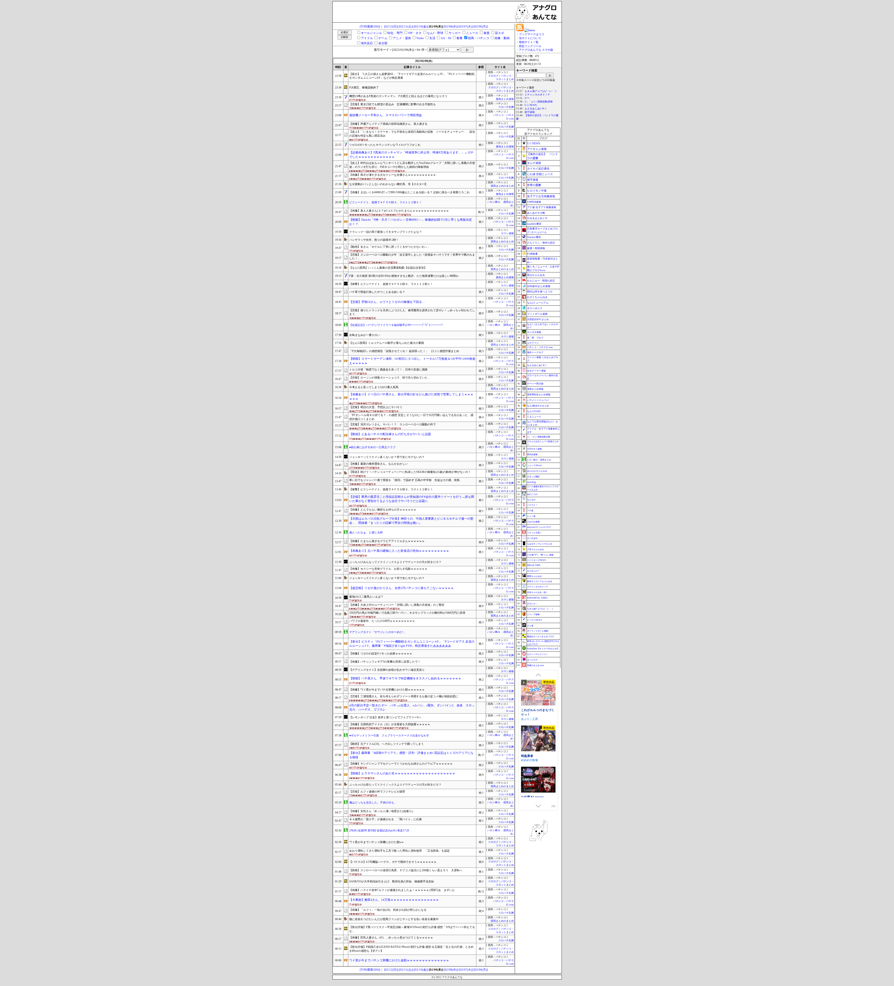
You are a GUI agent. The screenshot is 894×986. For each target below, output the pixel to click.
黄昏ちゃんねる (534, 576)
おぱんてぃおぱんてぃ (535, 714)
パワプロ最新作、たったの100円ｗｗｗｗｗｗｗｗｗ (382, 621)
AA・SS (446, 38)
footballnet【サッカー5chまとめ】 (543, 648)
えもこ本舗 (528, 760)
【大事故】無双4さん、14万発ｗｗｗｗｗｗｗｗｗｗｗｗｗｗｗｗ (394, 899)
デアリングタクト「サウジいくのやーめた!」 (377, 632)
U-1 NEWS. (531, 105)
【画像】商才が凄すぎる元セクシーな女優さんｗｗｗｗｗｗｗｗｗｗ (392, 174)
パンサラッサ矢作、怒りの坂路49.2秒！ (374, 239)
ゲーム (382, 38)
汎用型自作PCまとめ (538, 319)
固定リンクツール (530, 46)
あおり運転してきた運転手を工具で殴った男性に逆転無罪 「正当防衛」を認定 (399, 850)
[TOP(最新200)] (370, 26)
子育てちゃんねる (535, 549)
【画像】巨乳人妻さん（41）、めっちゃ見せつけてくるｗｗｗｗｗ (391, 937)
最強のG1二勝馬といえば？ (366, 596)
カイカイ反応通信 (538, 168)
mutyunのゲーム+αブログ (539, 527)
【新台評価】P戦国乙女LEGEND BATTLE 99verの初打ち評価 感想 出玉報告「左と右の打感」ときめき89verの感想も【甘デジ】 (411, 948)
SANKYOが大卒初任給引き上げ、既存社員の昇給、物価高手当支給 (391, 881)
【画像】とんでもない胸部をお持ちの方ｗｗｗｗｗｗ (382, 509)
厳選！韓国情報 (536, 248)
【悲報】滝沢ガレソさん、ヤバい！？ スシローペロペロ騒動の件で (392, 424)
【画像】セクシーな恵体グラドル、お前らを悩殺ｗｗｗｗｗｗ (388, 568)
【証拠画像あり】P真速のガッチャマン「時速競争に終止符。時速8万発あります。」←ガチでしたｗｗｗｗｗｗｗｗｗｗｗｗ (411, 155)
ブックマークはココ (531, 34)
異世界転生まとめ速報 (538, 394)
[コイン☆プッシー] (538, 780)
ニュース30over (534, 465)
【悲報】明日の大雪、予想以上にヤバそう (375, 407)
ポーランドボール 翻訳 (538, 631)
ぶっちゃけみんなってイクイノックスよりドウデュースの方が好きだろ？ (395, 562)
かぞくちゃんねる (537, 297)
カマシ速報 (507, 233)
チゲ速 (530, 510)
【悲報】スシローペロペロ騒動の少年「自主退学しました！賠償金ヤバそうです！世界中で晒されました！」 (412, 256)
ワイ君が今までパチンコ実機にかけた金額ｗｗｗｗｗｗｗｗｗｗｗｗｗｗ (399, 960)
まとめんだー (533, 571)
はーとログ (532, 660)
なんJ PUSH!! (534, 411)
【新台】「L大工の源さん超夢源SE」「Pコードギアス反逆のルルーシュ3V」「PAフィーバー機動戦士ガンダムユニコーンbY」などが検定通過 (411, 76)
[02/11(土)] (406, 26)
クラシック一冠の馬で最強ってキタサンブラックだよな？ (385, 232)
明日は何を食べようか (540, 291)
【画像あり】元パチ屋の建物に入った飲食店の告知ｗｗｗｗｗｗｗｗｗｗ (399, 550)
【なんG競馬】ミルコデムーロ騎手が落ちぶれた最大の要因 (386, 343)
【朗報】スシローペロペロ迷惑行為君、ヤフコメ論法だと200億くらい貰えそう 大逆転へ (405, 870)
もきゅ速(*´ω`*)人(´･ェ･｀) (540, 91)
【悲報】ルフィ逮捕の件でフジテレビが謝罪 (377, 791)
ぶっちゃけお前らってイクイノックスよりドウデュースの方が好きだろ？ (395, 784)
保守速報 (530, 112)
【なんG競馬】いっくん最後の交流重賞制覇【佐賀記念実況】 (388, 267)
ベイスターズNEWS (536, 560)
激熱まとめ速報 (505, 99)
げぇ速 (530, 625)
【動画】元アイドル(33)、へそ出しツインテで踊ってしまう (386, 743)
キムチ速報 (534, 163)
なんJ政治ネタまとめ (538, 405)
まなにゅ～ (532, 603)
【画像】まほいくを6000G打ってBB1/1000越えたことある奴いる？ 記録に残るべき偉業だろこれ (409, 192)
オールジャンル (371, 33)
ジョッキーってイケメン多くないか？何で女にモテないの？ (387, 457)
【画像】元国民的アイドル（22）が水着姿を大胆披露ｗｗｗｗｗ (389, 724)
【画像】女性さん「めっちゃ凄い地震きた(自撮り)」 (382, 811)
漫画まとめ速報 (535, 389)
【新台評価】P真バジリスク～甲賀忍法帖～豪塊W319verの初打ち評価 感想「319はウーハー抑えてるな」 (412, 929)
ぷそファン (533, 343)
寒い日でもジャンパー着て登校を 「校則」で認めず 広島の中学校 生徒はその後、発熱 (404, 480)
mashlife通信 (534, 223)
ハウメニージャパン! (538, 400)
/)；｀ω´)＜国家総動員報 (539, 101)
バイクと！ (532, 505)
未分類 (382, 43)
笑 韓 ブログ (535, 337)
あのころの (532, 494)
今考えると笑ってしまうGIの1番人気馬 (373, 387)
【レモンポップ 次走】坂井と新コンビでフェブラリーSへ (385, 717)
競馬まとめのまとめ (502, 186)
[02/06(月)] (481, 26)
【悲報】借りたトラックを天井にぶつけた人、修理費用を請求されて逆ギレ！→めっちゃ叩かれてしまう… (412, 312)
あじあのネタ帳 (536, 212)
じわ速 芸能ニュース (540, 174)
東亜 (487, 33)
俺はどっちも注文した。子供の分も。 (373, 802)
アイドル (367, 38)
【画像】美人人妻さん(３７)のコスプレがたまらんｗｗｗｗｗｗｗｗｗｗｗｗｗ (399, 210)
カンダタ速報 (534, 332)
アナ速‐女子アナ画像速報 (541, 207)
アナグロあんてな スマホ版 (536, 49)
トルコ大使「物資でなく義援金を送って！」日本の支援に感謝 (388, 369)
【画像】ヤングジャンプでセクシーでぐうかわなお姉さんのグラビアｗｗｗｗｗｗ (401, 763)
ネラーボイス (534, 308)
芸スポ (499, 33)
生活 (432, 38)
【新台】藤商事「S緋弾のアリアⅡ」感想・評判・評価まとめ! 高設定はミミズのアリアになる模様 (411, 755)
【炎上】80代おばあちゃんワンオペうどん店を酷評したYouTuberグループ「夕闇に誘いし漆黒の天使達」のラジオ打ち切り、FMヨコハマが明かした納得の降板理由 (412, 165)
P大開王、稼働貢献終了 (364, 87)
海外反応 (367, 43)
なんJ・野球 (435, 33)
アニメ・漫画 (402, 38)
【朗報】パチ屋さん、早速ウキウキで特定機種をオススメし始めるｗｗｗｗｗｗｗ (405, 678)
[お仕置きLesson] (538, 693)
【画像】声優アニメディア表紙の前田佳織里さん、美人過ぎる (388, 123)
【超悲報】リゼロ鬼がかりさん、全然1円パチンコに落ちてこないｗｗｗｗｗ (401, 588)
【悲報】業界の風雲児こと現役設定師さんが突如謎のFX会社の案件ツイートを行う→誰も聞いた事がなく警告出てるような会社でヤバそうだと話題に (411, 499)
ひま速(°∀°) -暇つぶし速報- (540, 555)
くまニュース (534, 416)
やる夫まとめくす (537, 218)
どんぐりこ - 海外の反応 (541, 242)
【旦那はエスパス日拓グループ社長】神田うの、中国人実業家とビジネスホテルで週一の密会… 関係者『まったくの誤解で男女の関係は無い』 (411, 521)
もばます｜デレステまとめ (539, 544)
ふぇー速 (531, 516)
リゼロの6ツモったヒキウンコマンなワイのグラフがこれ (384, 144)
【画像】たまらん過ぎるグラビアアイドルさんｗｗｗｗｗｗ (387, 541)
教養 (460, 38)
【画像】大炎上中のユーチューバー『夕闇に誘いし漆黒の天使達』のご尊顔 (396, 605)
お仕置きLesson (532, 710)
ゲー (527, 98)
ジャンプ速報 (533, 614)
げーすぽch (532, 538)
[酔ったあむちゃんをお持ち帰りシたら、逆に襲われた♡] (538, 734)
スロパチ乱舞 (506, 107)
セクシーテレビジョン (537, 654)
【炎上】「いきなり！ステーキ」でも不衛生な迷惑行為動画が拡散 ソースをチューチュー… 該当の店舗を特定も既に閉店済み (412, 133)
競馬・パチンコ (478, 38)
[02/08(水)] (451, 26)
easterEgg (531, 482)
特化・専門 (395, 33)
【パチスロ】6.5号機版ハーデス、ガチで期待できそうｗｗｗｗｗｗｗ (393, 862)
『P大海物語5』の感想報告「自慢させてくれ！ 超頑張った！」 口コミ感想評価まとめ (404, 351)
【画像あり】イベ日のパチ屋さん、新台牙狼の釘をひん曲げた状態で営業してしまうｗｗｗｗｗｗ (411, 396)
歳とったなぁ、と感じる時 (366, 532)
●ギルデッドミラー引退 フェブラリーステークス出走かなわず (389, 735)
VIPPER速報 (534, 201)
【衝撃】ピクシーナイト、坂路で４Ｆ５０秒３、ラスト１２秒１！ (391, 284)
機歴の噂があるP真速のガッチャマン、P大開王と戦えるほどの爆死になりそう (398, 96)
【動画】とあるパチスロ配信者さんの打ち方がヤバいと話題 (390, 434)
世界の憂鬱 (534, 185)
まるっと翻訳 (533, 476)
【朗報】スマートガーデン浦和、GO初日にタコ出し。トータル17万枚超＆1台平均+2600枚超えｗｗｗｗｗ (412, 361)
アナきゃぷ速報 (537, 149)
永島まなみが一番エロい (364, 335)
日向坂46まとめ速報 (538, 286)
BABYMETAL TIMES (537, 598)
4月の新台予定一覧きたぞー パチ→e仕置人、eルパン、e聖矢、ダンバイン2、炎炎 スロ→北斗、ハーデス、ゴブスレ (412, 708)
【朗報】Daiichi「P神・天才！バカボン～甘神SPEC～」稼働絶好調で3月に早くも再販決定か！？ (410, 222)
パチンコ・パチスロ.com (540, 347)
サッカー (455, 33)
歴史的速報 (532, 454)
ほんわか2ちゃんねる (537, 471)
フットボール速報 (537, 313)
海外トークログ (535, 352)
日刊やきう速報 (534, 449)
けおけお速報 (533, 522)
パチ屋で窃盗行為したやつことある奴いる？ (377, 292)
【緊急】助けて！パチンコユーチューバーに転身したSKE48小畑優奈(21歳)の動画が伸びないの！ (410, 472)
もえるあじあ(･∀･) (535, 108)
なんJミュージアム (538, 302)
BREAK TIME (533, 565)
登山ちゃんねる (536, 275)
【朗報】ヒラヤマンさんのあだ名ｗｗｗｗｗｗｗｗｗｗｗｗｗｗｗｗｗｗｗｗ (402, 773)
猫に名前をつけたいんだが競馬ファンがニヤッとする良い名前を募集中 (394, 919)
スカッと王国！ (534, 533)
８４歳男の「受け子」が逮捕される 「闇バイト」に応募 (385, 819)
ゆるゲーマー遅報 (536, 370)
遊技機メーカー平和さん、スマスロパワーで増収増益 (385, 115)
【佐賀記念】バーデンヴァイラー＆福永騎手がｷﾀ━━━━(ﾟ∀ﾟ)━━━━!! (396, 325)
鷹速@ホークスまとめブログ (540, 636)
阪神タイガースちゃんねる (539, 581)
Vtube (420, 38)
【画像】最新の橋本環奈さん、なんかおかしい (378, 463)
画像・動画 (502, 38)
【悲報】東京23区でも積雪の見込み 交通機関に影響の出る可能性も (392, 104)
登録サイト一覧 (528, 42)
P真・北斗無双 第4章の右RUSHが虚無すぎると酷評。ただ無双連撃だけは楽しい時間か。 (405, 276)
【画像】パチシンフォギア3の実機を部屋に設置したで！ (384, 661)
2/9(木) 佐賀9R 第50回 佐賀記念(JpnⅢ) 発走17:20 (379, 830)
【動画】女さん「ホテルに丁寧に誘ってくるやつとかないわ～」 (389, 246)
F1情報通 (532, 253)
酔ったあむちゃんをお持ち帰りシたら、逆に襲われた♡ (537, 755)
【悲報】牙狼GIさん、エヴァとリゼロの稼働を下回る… (387, 302)
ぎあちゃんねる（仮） (537, 592)
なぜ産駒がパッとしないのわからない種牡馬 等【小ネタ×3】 (388, 184)
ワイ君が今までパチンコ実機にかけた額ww (376, 842)
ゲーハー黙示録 (535, 383)
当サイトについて (530, 38)
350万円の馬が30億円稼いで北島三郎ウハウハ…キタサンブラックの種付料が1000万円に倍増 (407, 612)
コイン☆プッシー (533, 797)
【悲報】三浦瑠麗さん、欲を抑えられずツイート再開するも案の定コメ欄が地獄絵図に (403, 696)
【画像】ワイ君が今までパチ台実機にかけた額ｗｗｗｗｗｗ (387, 689)
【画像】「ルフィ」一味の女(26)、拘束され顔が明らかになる (388, 909)
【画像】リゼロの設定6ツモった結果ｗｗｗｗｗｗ (380, 653)
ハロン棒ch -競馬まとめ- (539, 460)
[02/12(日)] (391, 26)
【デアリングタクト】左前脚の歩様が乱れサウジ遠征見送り (387, 669)
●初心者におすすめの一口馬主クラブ (372, 447)
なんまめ (531, 499)
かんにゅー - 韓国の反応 (541, 280)
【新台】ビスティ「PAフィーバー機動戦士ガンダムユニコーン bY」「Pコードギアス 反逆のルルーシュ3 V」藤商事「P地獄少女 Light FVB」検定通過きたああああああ (411, 644)
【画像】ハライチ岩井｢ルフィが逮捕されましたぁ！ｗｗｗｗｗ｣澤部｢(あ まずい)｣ (401, 890)
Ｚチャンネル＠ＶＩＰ (537, 94)
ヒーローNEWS (534, 620)
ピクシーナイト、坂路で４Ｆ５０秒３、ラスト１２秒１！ (385, 202)
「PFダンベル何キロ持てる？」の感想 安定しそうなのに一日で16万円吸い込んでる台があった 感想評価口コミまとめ (411, 417)
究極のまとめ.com (535, 665)
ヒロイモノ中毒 (537, 190)
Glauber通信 (534, 237)
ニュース (472, 33)
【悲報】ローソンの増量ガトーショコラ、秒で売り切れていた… (389, 377)
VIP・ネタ (415, 33)
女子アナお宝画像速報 (541, 196)
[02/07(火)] (466, 26)
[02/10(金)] (421, 26)
